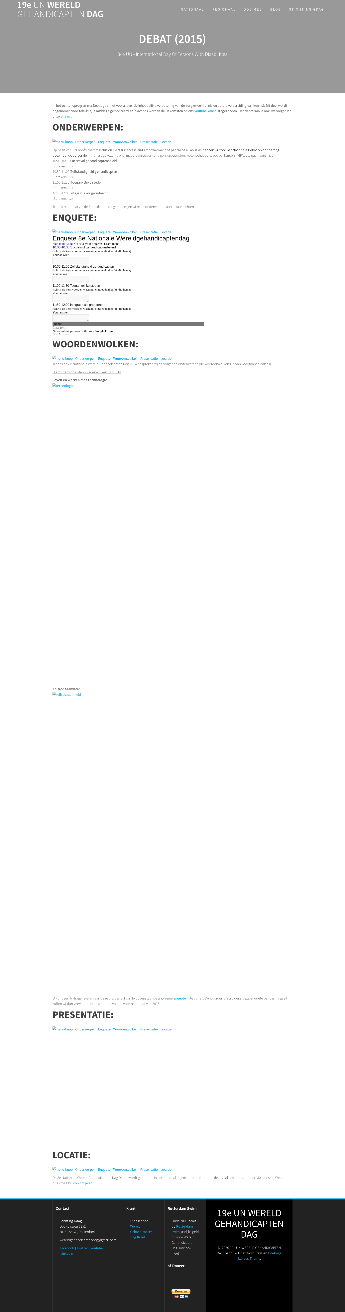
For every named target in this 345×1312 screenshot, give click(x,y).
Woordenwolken (125, 141)
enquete (179, 998)
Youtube (96, 1248)
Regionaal (224, 9)
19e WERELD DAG (60, 9)
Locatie (166, 141)
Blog (275, 9)
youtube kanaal (205, 111)
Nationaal (192, 9)
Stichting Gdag (306, 9)
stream (65, 116)
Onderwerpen (85, 141)
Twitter (82, 1248)
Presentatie (149, 141)
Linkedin (66, 1253)
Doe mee (253, 9)
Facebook (67, 1248)
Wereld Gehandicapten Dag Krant (141, 1231)
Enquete (104, 141)
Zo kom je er (82, 1183)
